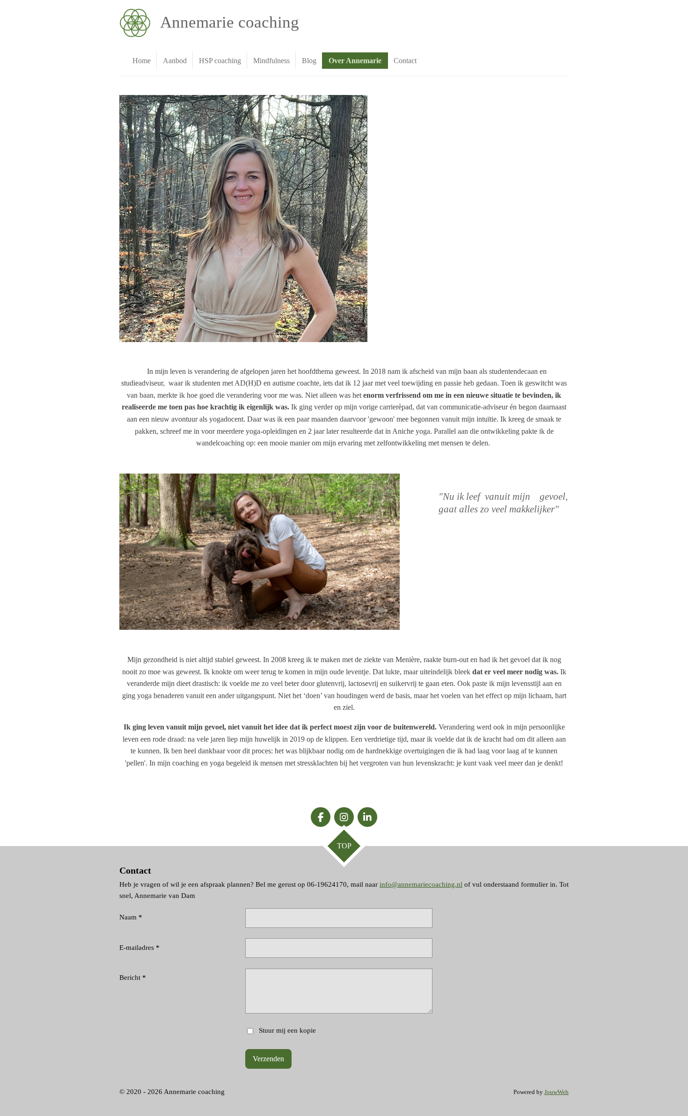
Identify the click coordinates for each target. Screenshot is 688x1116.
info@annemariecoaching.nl (421, 884)
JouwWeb (556, 1092)
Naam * (130, 917)
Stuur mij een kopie (287, 1030)
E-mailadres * (139, 947)
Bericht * (132, 977)
